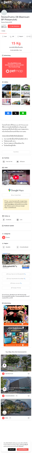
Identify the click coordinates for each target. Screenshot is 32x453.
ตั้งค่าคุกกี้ (21, 446)
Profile (3, 31)
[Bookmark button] (28, 373)
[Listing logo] (4, 12)
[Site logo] (13, 2)
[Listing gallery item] (6, 87)
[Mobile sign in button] (30, 2)
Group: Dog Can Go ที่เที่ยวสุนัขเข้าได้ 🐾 (17, 274)
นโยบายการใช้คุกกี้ (24, 445)
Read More (16, 152)
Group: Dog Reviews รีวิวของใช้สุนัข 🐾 (16, 278)
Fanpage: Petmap (16, 288)
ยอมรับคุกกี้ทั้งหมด (22, 449)
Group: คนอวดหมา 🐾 (16, 283)
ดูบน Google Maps (16, 195)
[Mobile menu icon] (2, 2)
